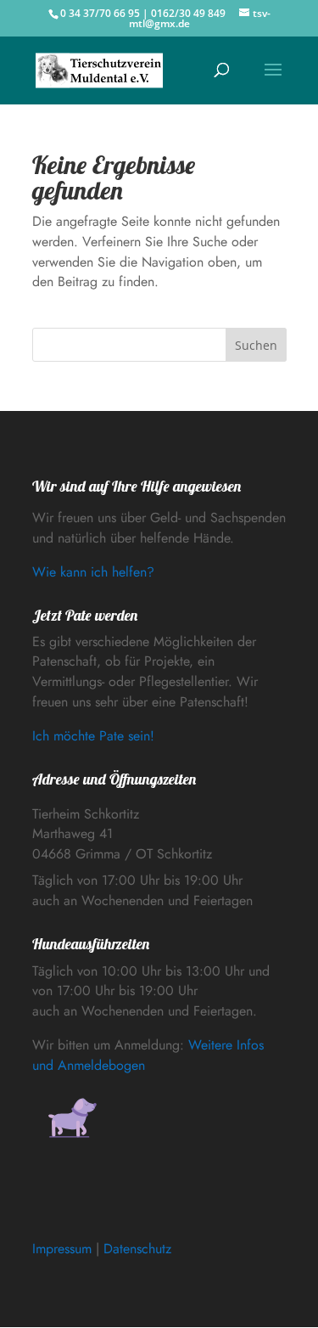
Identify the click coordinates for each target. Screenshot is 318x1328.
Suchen (256, 345)
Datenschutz (137, 1248)
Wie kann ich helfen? (93, 572)
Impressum (62, 1248)
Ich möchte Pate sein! (93, 736)
